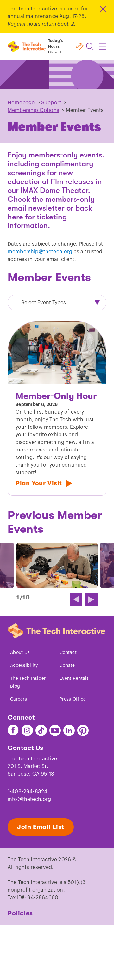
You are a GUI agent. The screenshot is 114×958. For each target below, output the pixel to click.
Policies (20, 913)
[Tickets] (80, 46)
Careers (18, 699)
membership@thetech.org (40, 251)
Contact (68, 652)
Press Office (73, 699)
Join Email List (40, 827)
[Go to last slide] (76, 599)
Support (51, 102)
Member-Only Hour (56, 396)
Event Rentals (74, 678)
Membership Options (33, 110)
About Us (20, 652)
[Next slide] (91, 599)
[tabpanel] (57, 408)
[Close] (102, 9)
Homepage (21, 102)
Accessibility (24, 665)
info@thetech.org (29, 799)
